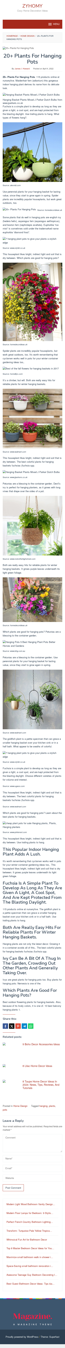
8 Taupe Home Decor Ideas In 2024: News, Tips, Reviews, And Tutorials (41, 1085)
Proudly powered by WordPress (22, 1336)
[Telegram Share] (24, 1026)
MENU (56, 24)
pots (5, 1109)
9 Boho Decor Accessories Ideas (41, 1044)
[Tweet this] (11, 1026)
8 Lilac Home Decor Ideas (37, 1066)
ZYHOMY (32, 6)
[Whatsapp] (30, 1026)
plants (52, 1106)
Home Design (20, 1106)
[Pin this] (18, 1026)
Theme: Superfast (50, 1336)
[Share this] (5, 1026)
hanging (43, 1106)
